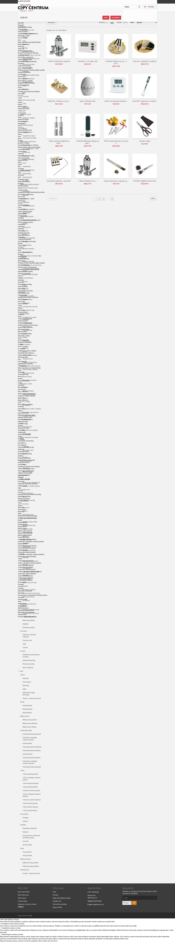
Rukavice (26, 832)
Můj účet (135, 1)
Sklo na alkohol (28, 667)
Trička (20, 111)
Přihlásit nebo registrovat (148, 1)
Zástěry (25, 821)
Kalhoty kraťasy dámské (31, 866)
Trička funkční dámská (30, 807)
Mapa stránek (57, 907)
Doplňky (21, 115)
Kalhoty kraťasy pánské (30, 863)
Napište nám (57, 901)
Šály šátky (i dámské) (30, 828)
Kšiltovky (26, 678)
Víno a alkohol (23, 79)
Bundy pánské (27, 705)
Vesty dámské (27, 855)
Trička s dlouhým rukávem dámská (31, 795)
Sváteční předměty (24, 72)
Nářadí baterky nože (25, 51)
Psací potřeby (22, 29)
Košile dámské (27, 754)
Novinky (55, 895)
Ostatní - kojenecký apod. (31, 873)
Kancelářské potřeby (25, 27)
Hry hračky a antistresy (25, 57)
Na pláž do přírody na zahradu (28, 53)
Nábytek (25, 624)
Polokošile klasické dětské (32, 750)
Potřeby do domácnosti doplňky (29, 91)
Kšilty (24, 689)
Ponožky (25, 841)
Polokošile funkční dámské (32, 767)
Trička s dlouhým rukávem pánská (31, 779)
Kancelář (21, 23)
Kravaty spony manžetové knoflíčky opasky (31, 836)
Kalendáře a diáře (24, 36)
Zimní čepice (27, 682)
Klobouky (26, 685)
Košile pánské (27, 743)
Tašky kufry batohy (24, 66)
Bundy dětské (27, 713)
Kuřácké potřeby (23, 85)
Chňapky (25, 818)
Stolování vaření (23, 89)
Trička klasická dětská (30, 787)
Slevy (54, 892)
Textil (20, 98)
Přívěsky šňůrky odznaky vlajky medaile (31, 70)
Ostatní (25, 647)
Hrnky (20, 87)
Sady (24, 644)
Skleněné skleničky (29, 660)
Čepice (20, 102)
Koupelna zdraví (23, 55)
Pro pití (20, 96)
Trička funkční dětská (30, 810)
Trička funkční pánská (30, 803)
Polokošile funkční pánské (31, 758)
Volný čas (21, 46)
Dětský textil (22, 121)
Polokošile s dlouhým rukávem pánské (30, 739)
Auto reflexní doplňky (25, 68)
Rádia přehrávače (24, 44)
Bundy (20, 104)
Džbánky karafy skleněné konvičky (31, 656)
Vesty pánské (27, 852)
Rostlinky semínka (29, 627)
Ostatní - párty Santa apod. (32, 698)
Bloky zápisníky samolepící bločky (29, 42)
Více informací (52, 941)
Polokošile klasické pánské (32, 734)
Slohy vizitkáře (23, 31)
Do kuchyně (22, 113)
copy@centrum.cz (98, 904)
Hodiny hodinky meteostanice (28, 34)
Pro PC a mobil (23, 38)
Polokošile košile (23, 109)
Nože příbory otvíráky (25, 81)
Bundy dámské (27, 709)
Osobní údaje (22, 901)
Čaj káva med (27, 640)
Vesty (20, 117)
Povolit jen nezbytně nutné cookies (35, 941)
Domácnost (22, 74)
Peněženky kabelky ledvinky (27, 61)
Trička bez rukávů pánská (31, 790)
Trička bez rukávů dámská (32, 800)
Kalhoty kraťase (23, 119)
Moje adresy (22, 898)
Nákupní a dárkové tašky (26, 83)
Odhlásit (21, 907)
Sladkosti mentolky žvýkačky (29, 636)
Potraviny (21, 94)
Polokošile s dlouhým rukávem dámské (30, 762)
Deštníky (21, 64)
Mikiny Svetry (22, 106)
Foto (19, 40)
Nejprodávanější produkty (61, 898)
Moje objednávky (23, 892)
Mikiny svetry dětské (29, 727)
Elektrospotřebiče (29, 620)
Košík (106, 18)
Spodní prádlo (27, 845)
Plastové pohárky (28, 664)
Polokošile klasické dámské (32, 747)
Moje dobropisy (23, 895)
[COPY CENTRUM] (33, 8)
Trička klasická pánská (30, 774)
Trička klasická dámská (30, 783)
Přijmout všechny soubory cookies (11, 941)
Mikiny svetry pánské (30, 720)
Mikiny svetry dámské (30, 723)
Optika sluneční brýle (25, 59)
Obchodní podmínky (60, 904)
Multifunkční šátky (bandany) (29, 694)
